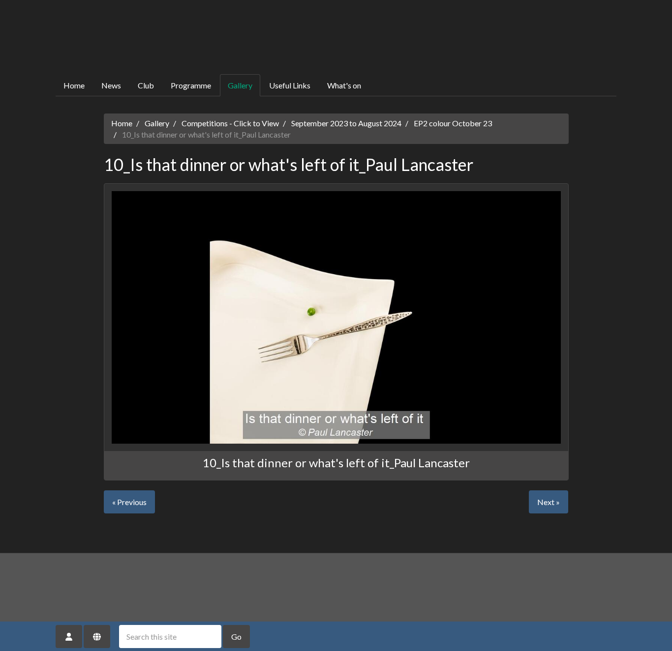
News (111, 85)
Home (74, 85)
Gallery (240, 85)
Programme (191, 85)
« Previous (129, 502)
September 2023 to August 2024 (346, 123)
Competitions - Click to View (230, 123)
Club (146, 85)
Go (236, 636)
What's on (344, 85)
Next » (548, 502)
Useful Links (289, 85)
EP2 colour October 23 (453, 123)
